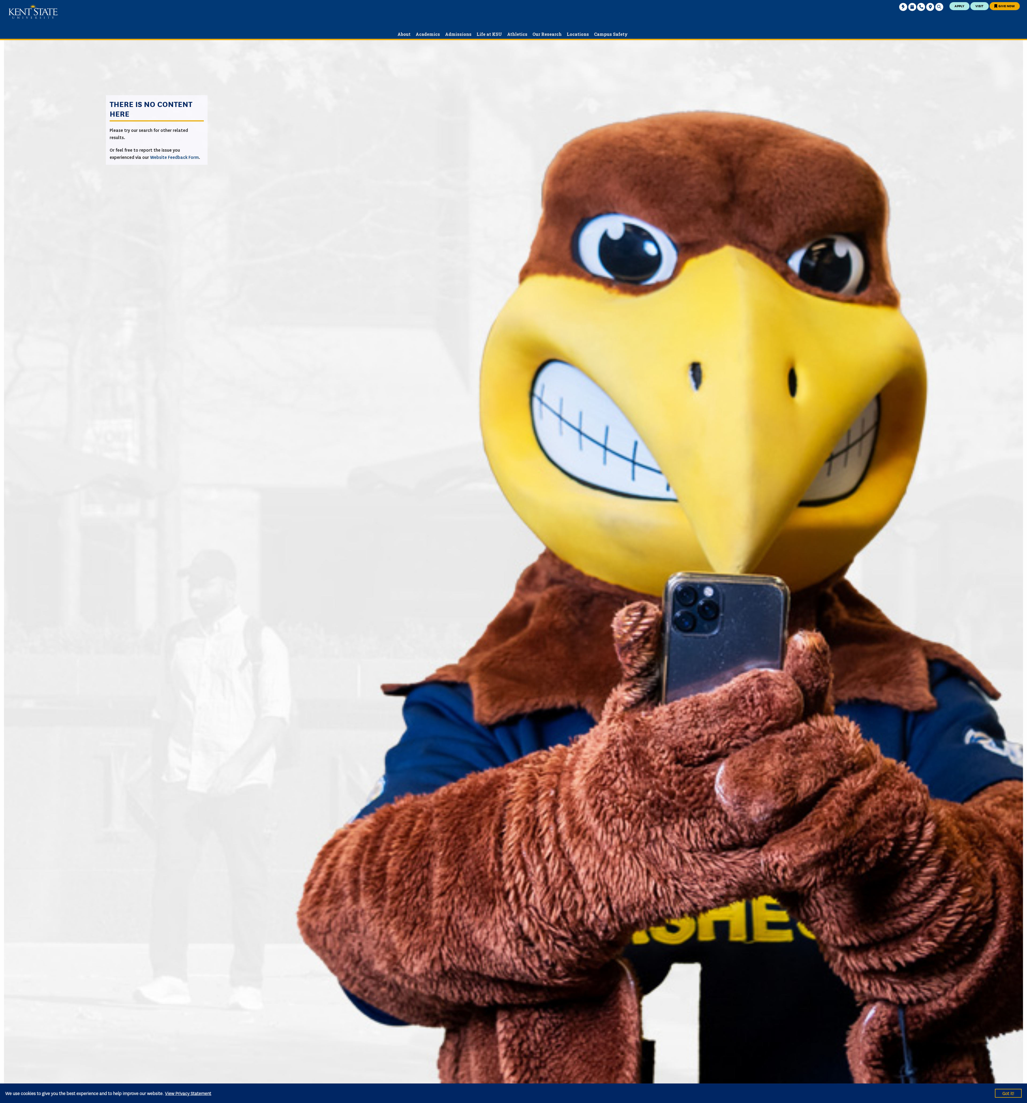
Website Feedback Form (174, 157)
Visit (979, 6)
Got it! (1008, 1093)
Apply (959, 6)
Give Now (1006, 6)
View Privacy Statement (188, 1093)
